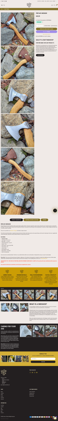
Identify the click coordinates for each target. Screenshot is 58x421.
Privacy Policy (31, 396)
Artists (48, 1)
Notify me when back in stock (46, 29)
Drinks (2, 394)
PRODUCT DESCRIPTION (16, 219)
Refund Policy (31, 394)
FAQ (45, 1)
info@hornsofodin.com (6, 384)
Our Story (39, 1)
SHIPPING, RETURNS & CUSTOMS (32, 219)
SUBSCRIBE (43, 361)
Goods (2, 396)
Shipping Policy (31, 393)
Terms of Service (32, 391)
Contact (43, 1)
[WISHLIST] (54, 5)
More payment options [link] (46, 34)
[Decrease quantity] (37, 26)
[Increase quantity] (42, 26)
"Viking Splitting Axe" (44, 258)
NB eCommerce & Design (4, 418)
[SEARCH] (4, 5)
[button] (56, 5)
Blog (51, 1)
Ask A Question (54, 25)
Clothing (2, 393)
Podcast (54, 1)
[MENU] (2, 5)
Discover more (40, 55)
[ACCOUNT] (52, 5)
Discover (2, 399)
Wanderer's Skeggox (13, 230)
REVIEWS (44, 219)
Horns (2, 391)
